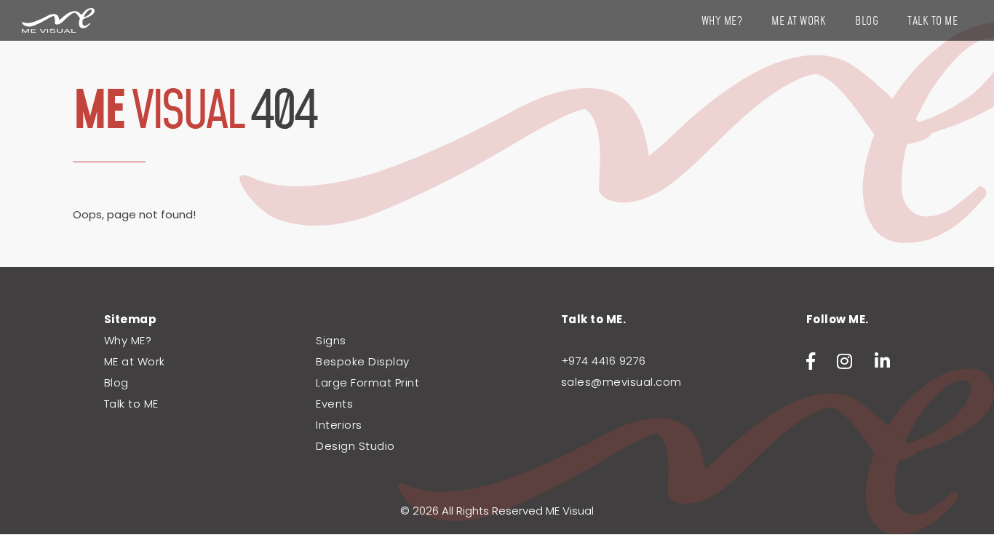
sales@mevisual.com (621, 381)
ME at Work (798, 21)
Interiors (339, 424)
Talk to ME (932, 21)
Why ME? (722, 21)
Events (334, 403)
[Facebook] (811, 361)
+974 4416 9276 (603, 360)
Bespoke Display (363, 361)
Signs (331, 340)
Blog (866, 21)
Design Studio (355, 445)
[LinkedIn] (883, 361)
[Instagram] (845, 361)
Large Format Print (367, 382)
